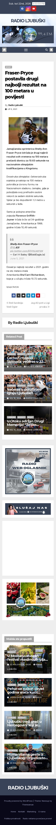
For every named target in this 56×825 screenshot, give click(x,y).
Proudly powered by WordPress (18, 801)
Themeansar (27, 804)
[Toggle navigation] (26, 50)
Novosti (21, 354)
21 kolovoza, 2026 (20, 697)
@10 (12, 247)
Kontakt (21, 811)
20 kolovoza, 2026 (20, 730)
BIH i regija (12, 750)
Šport (8, 67)
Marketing (31, 811)
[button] (46, 49)
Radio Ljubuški (15, 105)
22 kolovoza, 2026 (20, 664)
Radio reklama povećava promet (37, 818)
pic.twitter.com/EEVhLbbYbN (26, 250)
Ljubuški (11, 354)
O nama (41, 811)
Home (13, 811)
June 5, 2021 (17, 258)
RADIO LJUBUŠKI (28, 20)
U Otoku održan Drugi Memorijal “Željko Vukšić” (25, 424)
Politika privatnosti (12, 818)
